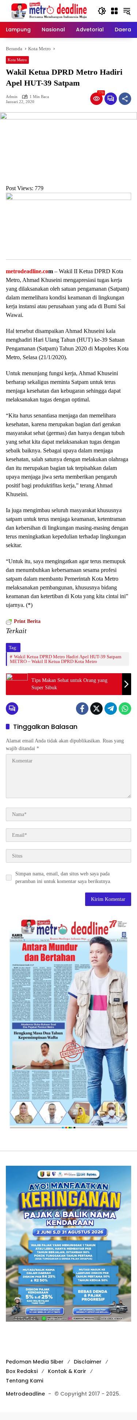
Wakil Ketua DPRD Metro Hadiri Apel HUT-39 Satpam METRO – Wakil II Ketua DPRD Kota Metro (65, 659)
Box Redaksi (22, 1371)
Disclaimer (88, 1361)
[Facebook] (82, 708)
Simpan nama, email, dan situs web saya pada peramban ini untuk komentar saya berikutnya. (63, 877)
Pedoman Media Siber (35, 1361)
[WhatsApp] (125, 708)
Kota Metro (17, 60)
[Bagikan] (125, 99)
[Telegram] (110, 708)
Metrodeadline (25, 1393)
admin (12, 97)
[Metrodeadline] (48, 10)
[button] (102, 11)
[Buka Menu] (114, 11)
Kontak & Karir (67, 1371)
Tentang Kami (24, 1380)
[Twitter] (96, 708)
